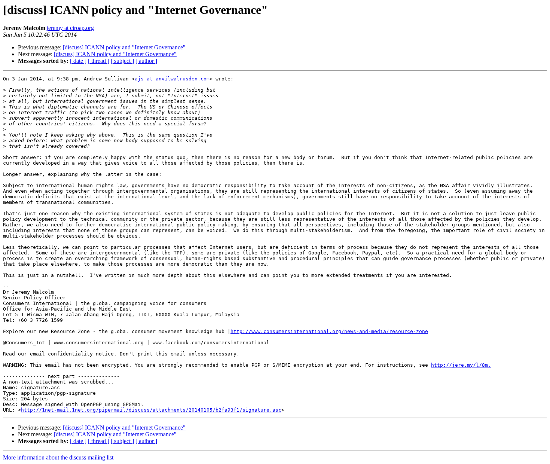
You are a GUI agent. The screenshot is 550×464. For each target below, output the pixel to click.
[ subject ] (122, 61)
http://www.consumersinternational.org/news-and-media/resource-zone (329, 331)
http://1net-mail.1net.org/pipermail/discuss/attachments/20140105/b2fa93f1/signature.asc (151, 410)
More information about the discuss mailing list (58, 457)
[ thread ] (98, 61)
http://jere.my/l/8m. (461, 365)
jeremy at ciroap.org (70, 28)
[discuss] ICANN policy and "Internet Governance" (124, 47)
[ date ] (78, 61)
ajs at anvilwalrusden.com (172, 79)
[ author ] (146, 61)
